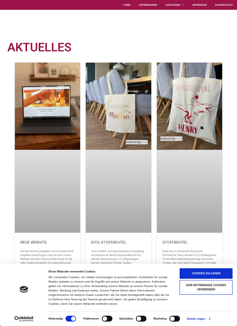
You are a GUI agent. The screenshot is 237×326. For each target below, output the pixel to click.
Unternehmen (148, 5)
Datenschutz (224, 5)
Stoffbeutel (175, 242)
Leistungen (173, 5)
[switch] (107, 319)
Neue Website (33, 242)
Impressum (199, 5)
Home (126, 5)
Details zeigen (196, 318)
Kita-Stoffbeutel (108, 242)
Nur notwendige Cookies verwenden (206, 287)
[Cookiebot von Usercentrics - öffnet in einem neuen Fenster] (24, 319)
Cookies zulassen (206, 273)
